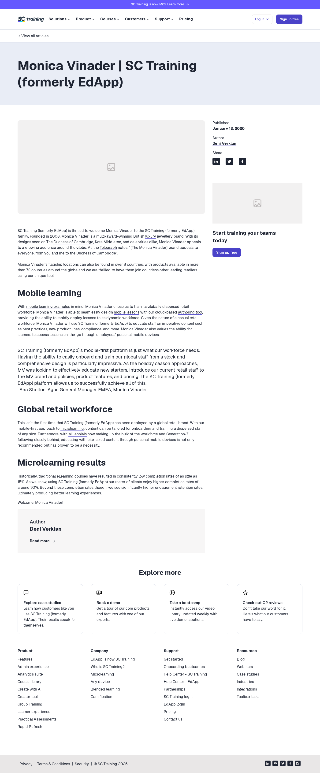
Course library (29, 681)
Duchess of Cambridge (73, 241)
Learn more (175, 4)
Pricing (186, 19)
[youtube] (275, 764)
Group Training (30, 704)
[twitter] (283, 764)
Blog (241, 659)
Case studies (248, 674)
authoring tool (190, 312)
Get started (173, 659)
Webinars (245, 666)
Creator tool (28, 696)
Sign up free (226, 252)
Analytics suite (30, 674)
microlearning (72, 428)
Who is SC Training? (108, 666)
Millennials (77, 434)
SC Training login (178, 696)
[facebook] (290, 764)
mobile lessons (126, 312)
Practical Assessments (37, 719)
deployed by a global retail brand (159, 422)
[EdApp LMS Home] (31, 19)
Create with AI (29, 689)
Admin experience (33, 666)
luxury (150, 236)
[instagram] (298, 764)
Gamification (101, 696)
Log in (259, 19)
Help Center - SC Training (185, 674)
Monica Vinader (119, 230)
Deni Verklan (224, 143)
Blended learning (105, 689)
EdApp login (174, 704)
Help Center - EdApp (182, 681)
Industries (245, 681)
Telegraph (108, 247)
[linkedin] (268, 764)
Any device (100, 681)
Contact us (173, 719)
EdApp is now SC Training (113, 659)
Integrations (247, 689)
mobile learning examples (48, 306)
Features (25, 659)
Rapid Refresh (30, 726)
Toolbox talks (248, 696)
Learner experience (34, 711)
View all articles (34, 36)
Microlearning (102, 674)
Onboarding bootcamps (184, 666)
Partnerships (174, 689)
